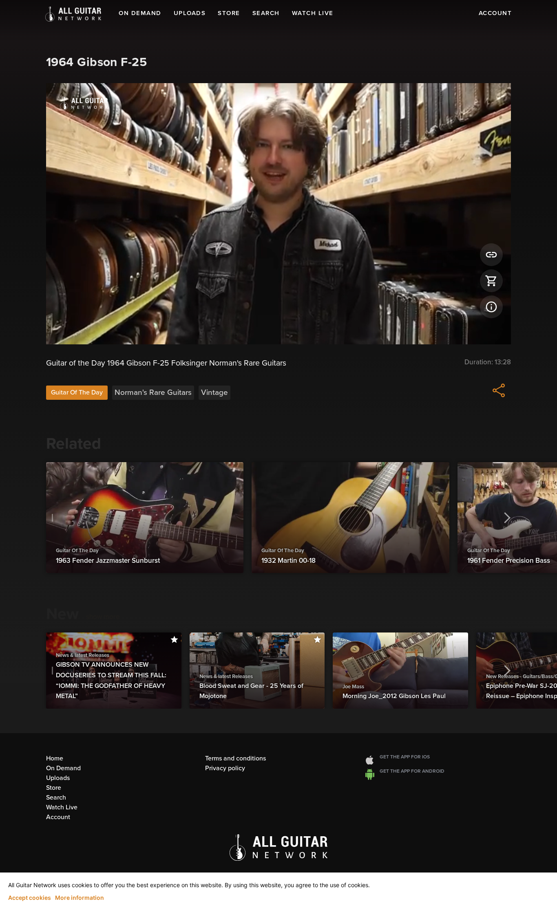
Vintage (214, 392)
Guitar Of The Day (77, 392)
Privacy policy (225, 768)
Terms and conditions (235, 758)
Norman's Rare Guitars (153, 392)
